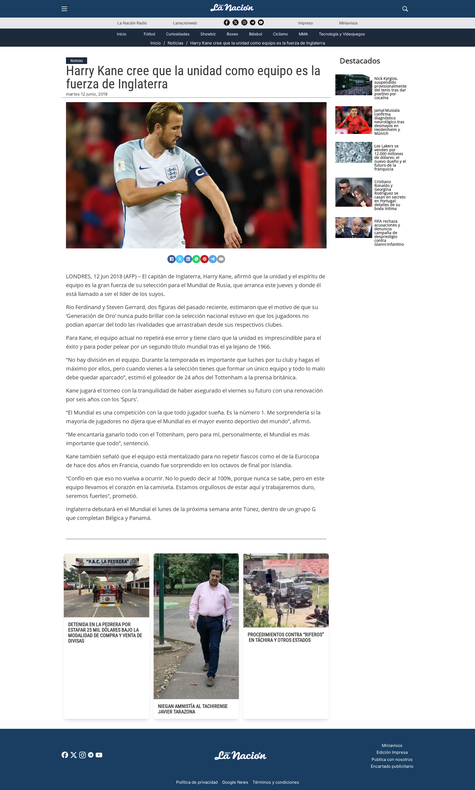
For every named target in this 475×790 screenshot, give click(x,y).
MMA (303, 34)
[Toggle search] (405, 8)
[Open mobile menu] (64, 9)
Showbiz (208, 34)
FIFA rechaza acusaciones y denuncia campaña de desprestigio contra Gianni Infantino (389, 232)
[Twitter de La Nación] (235, 24)
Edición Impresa (392, 752)
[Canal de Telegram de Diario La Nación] (252, 24)
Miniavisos (348, 23)
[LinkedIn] (188, 259)
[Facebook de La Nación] (65, 756)
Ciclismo (280, 34)
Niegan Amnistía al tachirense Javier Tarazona (193, 709)
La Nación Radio (132, 23)
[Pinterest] (204, 259)
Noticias (175, 43)
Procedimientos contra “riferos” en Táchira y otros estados (286, 637)
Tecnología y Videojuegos (342, 34)
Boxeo (232, 34)
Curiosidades (177, 34)
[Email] (221, 259)
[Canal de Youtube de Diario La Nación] (261, 24)
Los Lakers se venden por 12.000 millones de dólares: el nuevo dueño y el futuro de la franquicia (390, 157)
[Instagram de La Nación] (244, 24)
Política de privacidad (197, 782)
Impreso (305, 23)
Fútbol (149, 34)
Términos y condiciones (276, 782)
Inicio (121, 34)
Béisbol (255, 34)
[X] (180, 259)
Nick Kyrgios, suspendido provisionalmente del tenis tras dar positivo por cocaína (390, 88)
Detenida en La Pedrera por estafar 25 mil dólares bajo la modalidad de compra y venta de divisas (105, 632)
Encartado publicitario (392, 766)
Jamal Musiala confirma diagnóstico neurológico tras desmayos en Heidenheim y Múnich (389, 122)
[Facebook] (171, 259)
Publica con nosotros (392, 759)
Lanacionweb (185, 23)
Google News (235, 782)
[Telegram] (213, 259)
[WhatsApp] (196, 259)
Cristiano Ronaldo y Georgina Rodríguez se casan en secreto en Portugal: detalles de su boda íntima (389, 195)
